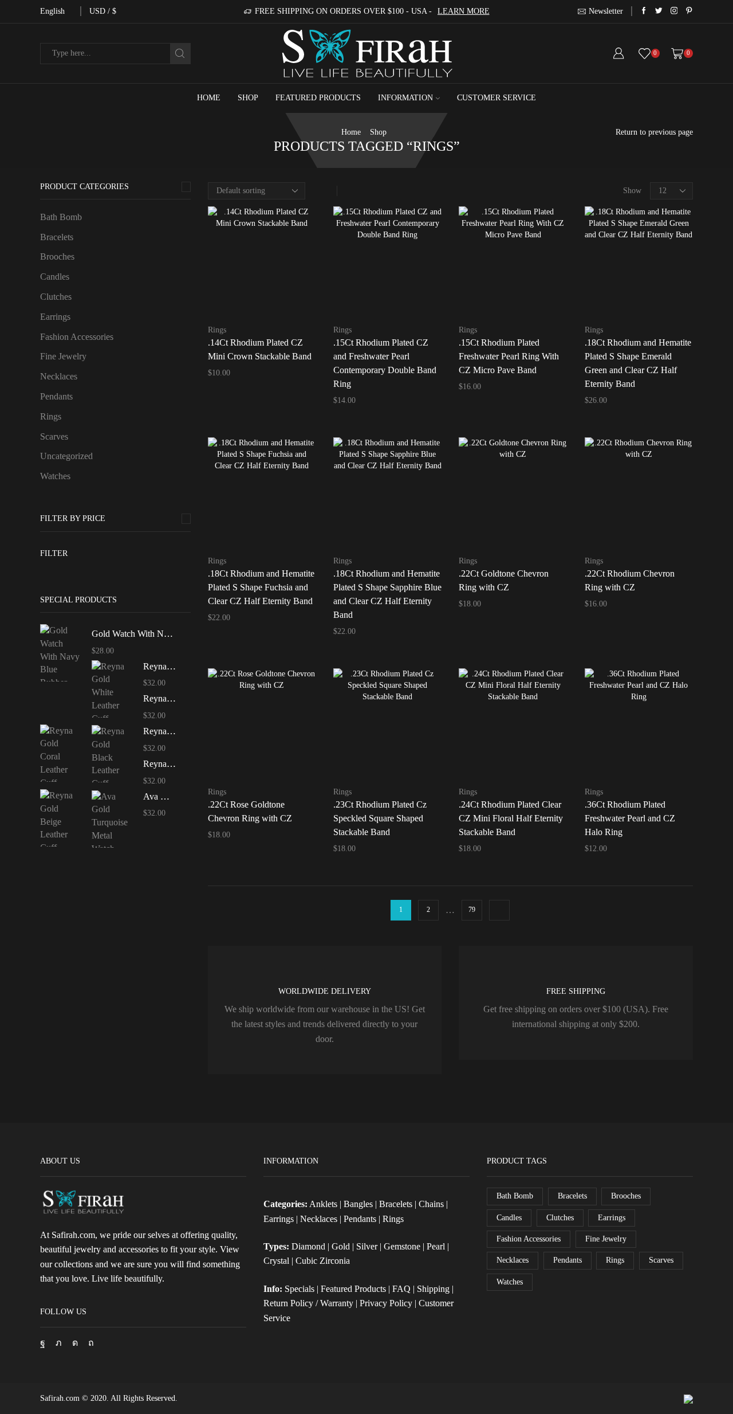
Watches (55, 476)
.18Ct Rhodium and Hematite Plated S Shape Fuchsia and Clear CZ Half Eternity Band (261, 587)
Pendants (56, 396)
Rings (217, 330)
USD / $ (102, 11)
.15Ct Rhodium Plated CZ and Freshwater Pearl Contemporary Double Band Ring (384, 363)
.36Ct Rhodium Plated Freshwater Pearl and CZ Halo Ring (630, 818)
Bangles (358, 1204)
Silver (366, 1246)
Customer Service (496, 97)
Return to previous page (654, 132)
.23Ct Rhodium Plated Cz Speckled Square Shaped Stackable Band (380, 818)
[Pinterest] (689, 11)
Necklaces (58, 376)
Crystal (276, 1261)
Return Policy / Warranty (308, 1303)
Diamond (308, 1246)
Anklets (323, 1204)
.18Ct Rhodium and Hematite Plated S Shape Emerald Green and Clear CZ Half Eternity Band (638, 363)
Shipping (433, 1289)
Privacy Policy (386, 1303)
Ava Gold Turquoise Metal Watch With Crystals (159, 796)
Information (405, 97)
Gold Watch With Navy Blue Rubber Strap (134, 634)
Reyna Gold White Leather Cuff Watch (159, 666)
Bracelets (56, 237)
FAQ (401, 1289)
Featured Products (318, 97)
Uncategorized (66, 456)
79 (471, 910)
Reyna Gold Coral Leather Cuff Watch (159, 698)
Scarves (54, 436)
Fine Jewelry (63, 356)
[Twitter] (659, 11)
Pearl (436, 1246)
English (52, 11)
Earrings (55, 317)
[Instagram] (674, 11)
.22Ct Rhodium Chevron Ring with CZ (630, 580)
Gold (341, 1246)
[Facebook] (644, 11)
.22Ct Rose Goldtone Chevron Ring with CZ (250, 811)
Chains (431, 1204)
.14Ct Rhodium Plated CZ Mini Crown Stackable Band (260, 349)
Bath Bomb (61, 217)
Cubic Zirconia (322, 1261)
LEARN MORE (464, 11)
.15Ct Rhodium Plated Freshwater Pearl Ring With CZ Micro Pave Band (509, 356)
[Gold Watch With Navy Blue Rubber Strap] (60, 654)
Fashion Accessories (76, 337)
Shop (248, 97)
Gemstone (402, 1246)
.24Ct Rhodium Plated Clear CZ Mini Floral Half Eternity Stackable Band (511, 818)
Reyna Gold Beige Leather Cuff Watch (159, 764)
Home (208, 97)
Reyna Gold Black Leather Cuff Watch (159, 731)
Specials (299, 1289)
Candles (54, 276)
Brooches (57, 256)
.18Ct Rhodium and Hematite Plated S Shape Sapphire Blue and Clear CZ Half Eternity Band (387, 594)
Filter (54, 553)
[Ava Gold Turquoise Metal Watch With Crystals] (112, 817)
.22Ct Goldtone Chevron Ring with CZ (504, 580)
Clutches (56, 296)
